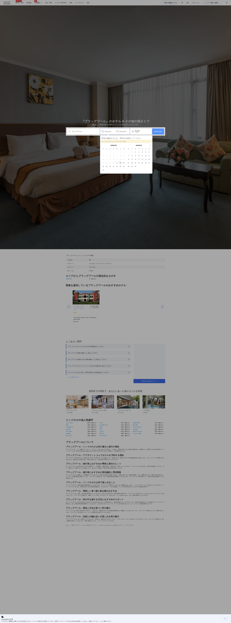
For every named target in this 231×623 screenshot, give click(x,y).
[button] (102, 145)
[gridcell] (120, 152)
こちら (99, 621)
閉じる (226, 618)
